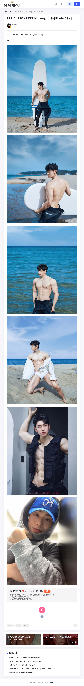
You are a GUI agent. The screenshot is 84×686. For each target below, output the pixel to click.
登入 (77, 4)
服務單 (26, 599)
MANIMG (50, 682)
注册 (70, 4)
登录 (47, 591)
